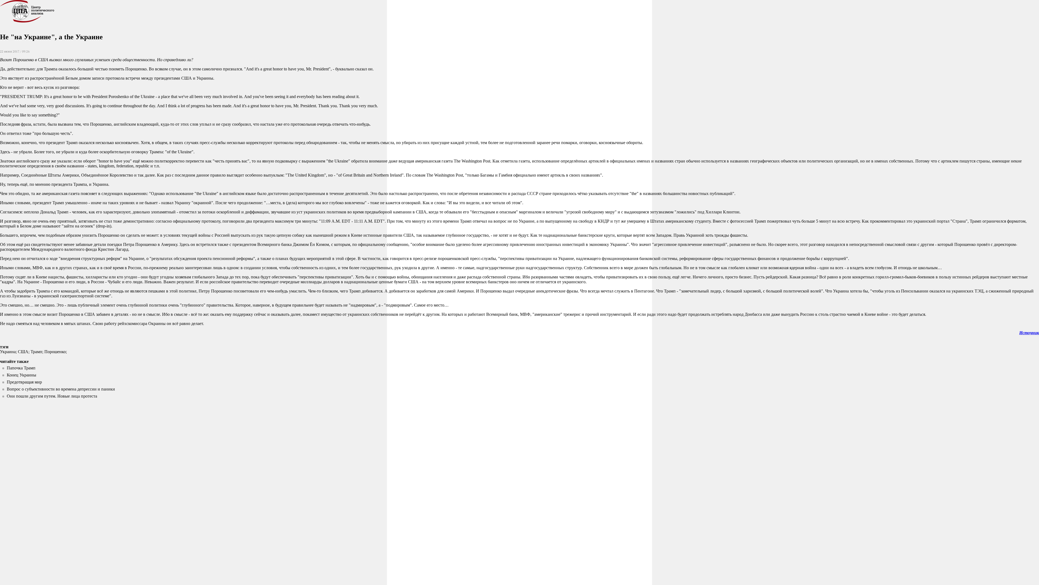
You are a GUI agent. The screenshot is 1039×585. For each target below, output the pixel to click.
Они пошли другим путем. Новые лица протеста (52, 396)
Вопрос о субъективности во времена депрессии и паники (61, 389)
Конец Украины (21, 375)
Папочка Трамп (21, 368)
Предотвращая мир (24, 382)
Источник (1029, 332)
